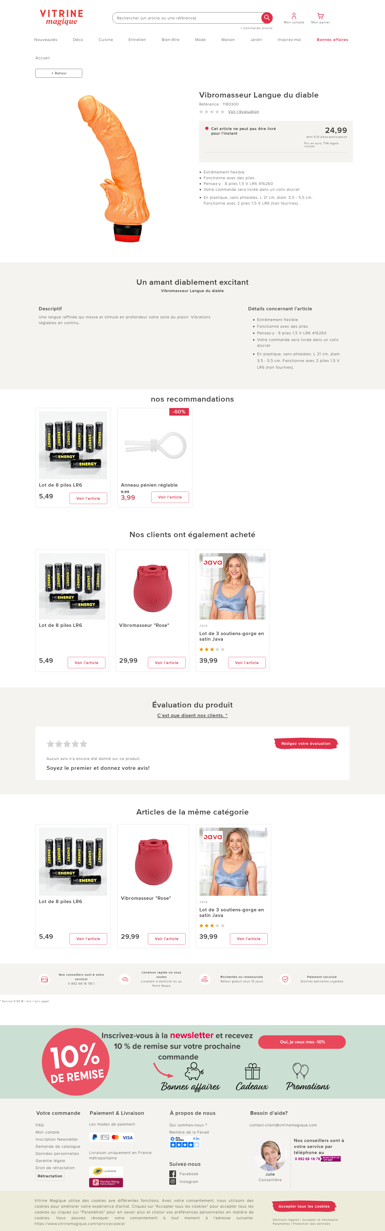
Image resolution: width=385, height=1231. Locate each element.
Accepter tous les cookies (304, 1206)
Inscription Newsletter (57, 1139)
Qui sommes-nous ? (188, 1125)
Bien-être (171, 39)
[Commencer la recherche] (267, 18)
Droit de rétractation (55, 1167)
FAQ (40, 1125)
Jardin (256, 39)
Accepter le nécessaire (320, 1220)
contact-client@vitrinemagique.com (283, 1125)
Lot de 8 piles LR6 (60, 485)
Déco (78, 39)
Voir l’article (88, 498)
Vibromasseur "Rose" (144, 625)
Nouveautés (45, 39)
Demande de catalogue (58, 1146)
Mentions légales (286, 1220)
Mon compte (47, 1132)
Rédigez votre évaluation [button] (306, 743)
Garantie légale (50, 1160)
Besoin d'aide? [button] (269, 1113)
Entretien (137, 39)
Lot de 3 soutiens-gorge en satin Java (231, 636)
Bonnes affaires (332, 39)
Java (203, 625)
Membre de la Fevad (189, 1132)
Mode (200, 39)
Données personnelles (57, 1153)
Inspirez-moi (289, 39)
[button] (58, 1113)
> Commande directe (256, 28)
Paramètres (281, 1224)
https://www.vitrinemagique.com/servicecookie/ (80, 1223)
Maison (228, 39)
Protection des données (311, 1224)
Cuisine (106, 39)
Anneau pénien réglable (149, 485)
